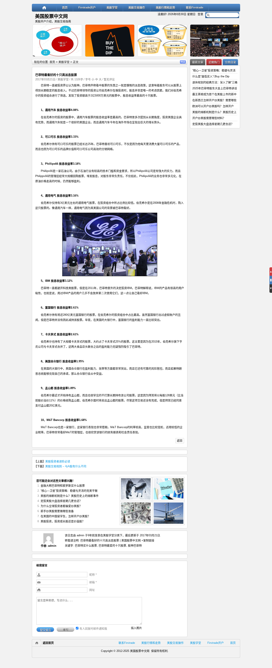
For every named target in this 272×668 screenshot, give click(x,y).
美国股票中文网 (51, 16)
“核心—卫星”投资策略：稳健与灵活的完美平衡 (69, 490)
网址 (92, 590)
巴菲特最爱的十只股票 (112, 545)
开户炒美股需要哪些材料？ (208, 118)
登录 (200, 14)
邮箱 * (93, 582)
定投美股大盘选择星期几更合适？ (61, 500)
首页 (65, 7)
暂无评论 (109, 79)
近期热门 (214, 62)
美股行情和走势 (165, 7)
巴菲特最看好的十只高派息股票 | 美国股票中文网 (110, 540)
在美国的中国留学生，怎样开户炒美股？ (65, 516)
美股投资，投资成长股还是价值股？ (63, 521)
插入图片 (136, 628)
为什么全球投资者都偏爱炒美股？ (61, 506)
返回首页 (48, 642)
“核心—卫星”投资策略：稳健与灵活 (213, 70)
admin (52, 545)
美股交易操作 (136, 7)
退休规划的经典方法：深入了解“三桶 (214, 82)
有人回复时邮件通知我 (93, 628)
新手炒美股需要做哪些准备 (57, 511)
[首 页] (44, 7)
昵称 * (93, 574)
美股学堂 (112, 7)
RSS (183, 62)
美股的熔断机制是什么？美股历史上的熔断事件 (70, 495)
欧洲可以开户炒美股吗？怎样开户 (213, 106)
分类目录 (230, 62)
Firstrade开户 (87, 7)
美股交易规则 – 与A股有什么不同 (65, 466)
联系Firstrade (194, 7)
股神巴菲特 (135, 545)
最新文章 (197, 62)
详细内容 (76, 58)
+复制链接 (147, 540)
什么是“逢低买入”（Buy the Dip (210, 76)
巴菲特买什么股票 (86, 545)
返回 (179, 440)
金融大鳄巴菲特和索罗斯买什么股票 (63, 485)
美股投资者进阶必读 (57, 461)
